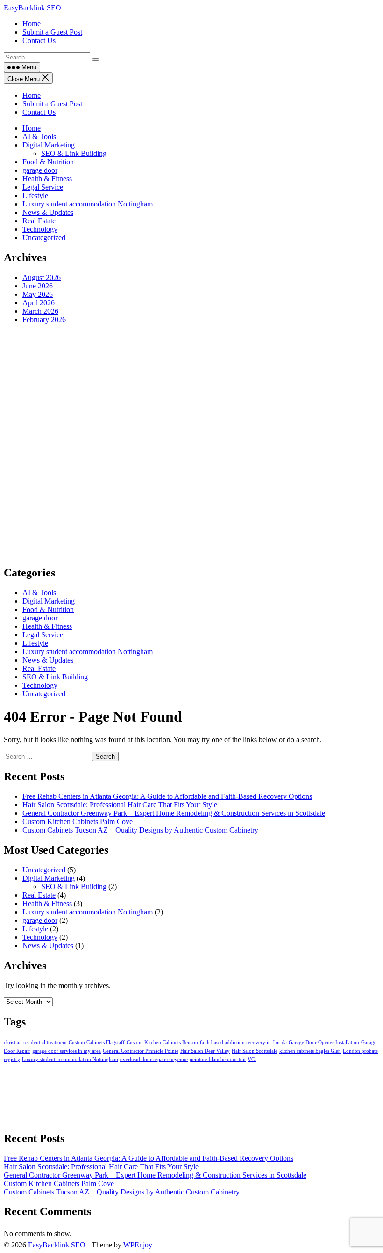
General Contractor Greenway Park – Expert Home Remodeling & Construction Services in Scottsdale (173, 813)
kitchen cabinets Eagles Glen (310, 1051)
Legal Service (42, 187)
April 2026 (38, 303)
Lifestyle (35, 195)
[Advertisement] (191, 444)
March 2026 (40, 311)
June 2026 (37, 286)
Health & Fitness (47, 179)
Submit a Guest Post (52, 104)
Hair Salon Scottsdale (254, 1051)
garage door (39, 170)
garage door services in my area (66, 1051)
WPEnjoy (137, 1245)
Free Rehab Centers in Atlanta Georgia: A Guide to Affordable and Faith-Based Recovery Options (167, 796)
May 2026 (37, 294)
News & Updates (47, 212)
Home (31, 95)
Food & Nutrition (48, 162)
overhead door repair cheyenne (154, 1059)
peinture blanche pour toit (218, 1059)
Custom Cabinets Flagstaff (97, 1042)
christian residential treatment (35, 1042)
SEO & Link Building (73, 153)
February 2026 (44, 320)
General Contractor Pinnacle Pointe (140, 1051)
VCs (252, 1059)
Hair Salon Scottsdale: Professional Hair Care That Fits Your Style (119, 805)
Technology (39, 229)
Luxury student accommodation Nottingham (87, 204)
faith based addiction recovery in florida (243, 1042)
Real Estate (39, 221)
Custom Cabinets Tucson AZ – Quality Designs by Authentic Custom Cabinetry (140, 830)
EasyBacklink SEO (32, 8)
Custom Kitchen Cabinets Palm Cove (77, 822)
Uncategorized (43, 238)
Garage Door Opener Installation (324, 1042)
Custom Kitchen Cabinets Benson (162, 1042)
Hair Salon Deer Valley (205, 1051)
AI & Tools (39, 136)
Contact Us (39, 112)
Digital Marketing (48, 145)
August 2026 (41, 277)
